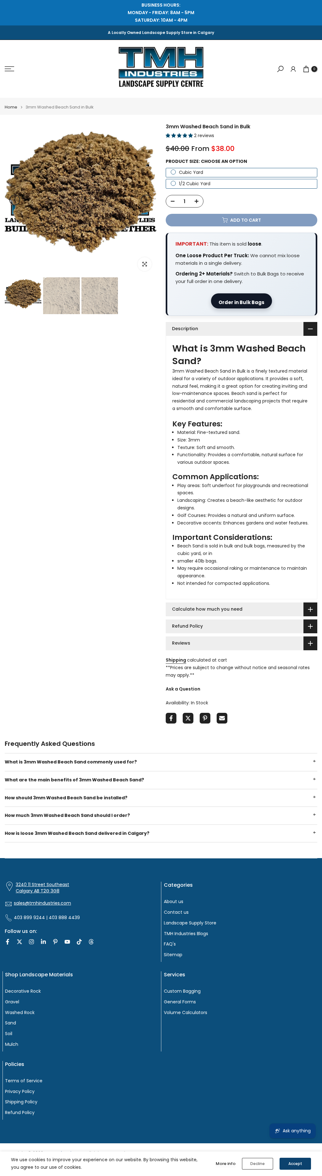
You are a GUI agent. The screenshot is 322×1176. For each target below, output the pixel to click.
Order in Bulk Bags (241, 302)
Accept (295, 1163)
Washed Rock (20, 1013)
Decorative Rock (23, 991)
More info (226, 1164)
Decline (257, 1163)
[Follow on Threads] (91, 942)
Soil (8, 1034)
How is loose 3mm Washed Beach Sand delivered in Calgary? (77, 833)
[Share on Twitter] (188, 718)
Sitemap (173, 955)
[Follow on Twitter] (19, 942)
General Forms (180, 1002)
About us (173, 902)
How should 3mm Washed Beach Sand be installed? (66, 798)
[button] (180, 135)
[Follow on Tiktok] (79, 942)
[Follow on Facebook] (7, 942)
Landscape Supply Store (190, 923)
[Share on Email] (222, 718)
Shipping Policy (21, 1102)
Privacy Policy (20, 1092)
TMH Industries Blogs (186, 934)
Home (11, 107)
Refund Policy (20, 1113)
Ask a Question (183, 689)
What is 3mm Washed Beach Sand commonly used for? (71, 762)
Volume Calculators (185, 1013)
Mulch (11, 1044)
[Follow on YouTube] (67, 942)
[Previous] (14, 200)
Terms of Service (23, 1081)
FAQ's (170, 944)
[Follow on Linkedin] (43, 942)
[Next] (146, 200)
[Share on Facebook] (171, 718)
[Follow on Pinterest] (55, 942)
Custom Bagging (182, 991)
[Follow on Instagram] (31, 942)
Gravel (12, 1002)
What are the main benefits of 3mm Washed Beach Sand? (74, 780)
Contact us (176, 912)
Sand (10, 1023)
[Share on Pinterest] (205, 718)
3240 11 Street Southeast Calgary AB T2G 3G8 (42, 888)
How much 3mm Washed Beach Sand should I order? (67, 815)
